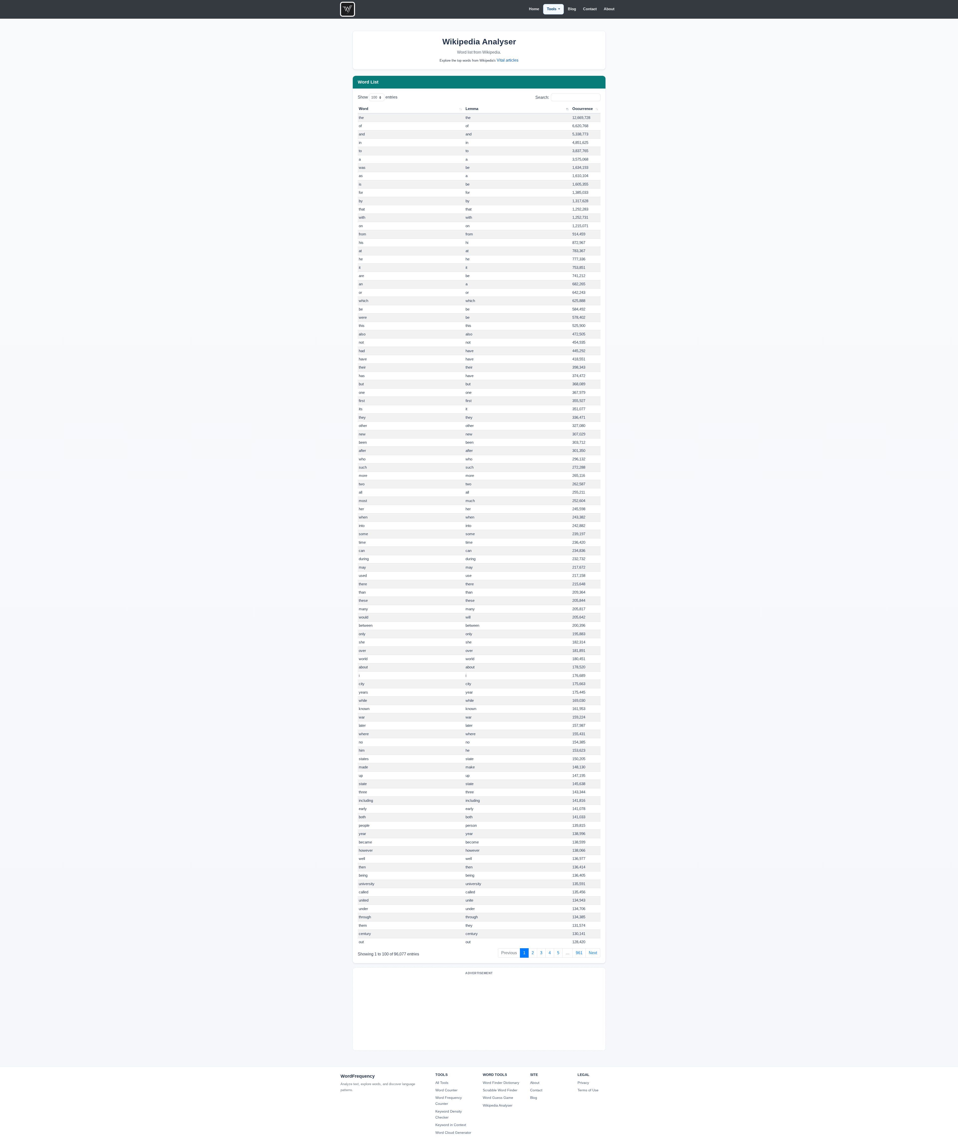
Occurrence (582, 108)
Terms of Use (588, 1090)
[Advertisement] (479, 1011)
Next (593, 953)
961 (579, 953)
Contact (536, 1090)
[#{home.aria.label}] (348, 9)
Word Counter (446, 1090)
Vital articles (507, 60)
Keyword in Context (450, 1125)
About (534, 1083)
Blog (533, 1098)
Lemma (472, 108)
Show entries (377, 97)
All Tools (441, 1083)
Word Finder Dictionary (501, 1083)
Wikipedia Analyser (497, 1105)
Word (363, 108)
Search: (542, 97)
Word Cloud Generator (453, 1133)
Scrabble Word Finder (500, 1090)
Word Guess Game (498, 1098)
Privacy (583, 1083)
